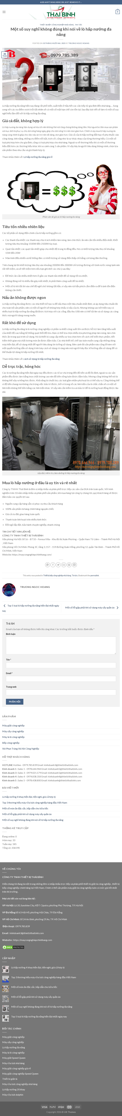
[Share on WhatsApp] (47, 564)
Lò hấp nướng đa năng (13, 1047)
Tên (8, 659)
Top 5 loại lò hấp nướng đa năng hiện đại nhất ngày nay (39, 1016)
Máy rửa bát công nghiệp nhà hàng (19, 1084)
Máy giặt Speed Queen (13, 1057)
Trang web (11, 687)
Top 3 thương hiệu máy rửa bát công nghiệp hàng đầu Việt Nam (34, 802)
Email (9, 673)
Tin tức (78, 25)
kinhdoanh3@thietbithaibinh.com (27, 933)
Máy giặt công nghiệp (13, 725)
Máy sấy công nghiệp (13, 731)
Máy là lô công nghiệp (13, 736)
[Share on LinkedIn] (74, 564)
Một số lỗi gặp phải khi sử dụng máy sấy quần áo (90, 607)
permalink (94, 575)
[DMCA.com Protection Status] (13, 947)
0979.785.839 (22, 926)
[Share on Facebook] (52, 564)
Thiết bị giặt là (9, 1078)
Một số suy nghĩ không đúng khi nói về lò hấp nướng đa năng (32, 819)
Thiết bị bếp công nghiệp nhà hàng (57, 25)
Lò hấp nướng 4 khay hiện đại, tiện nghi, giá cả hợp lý (29, 796)
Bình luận (10, 634)
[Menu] (4, 12)
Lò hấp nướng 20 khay (13, 1089)
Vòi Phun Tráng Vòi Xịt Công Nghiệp (20, 748)
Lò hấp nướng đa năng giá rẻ (38, 156)
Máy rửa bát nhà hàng (13, 1063)
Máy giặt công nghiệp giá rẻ (16, 1068)
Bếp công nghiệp (10, 742)
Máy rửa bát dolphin (12, 1094)
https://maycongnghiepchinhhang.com (32, 940)
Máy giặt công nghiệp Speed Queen (20, 1073)
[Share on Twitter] (58, 564)
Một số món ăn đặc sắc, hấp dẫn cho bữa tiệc (25, 808)
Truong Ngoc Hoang (78, 43)
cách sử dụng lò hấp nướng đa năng (42, 358)
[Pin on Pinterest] (69, 564)
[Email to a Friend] (63, 564)
